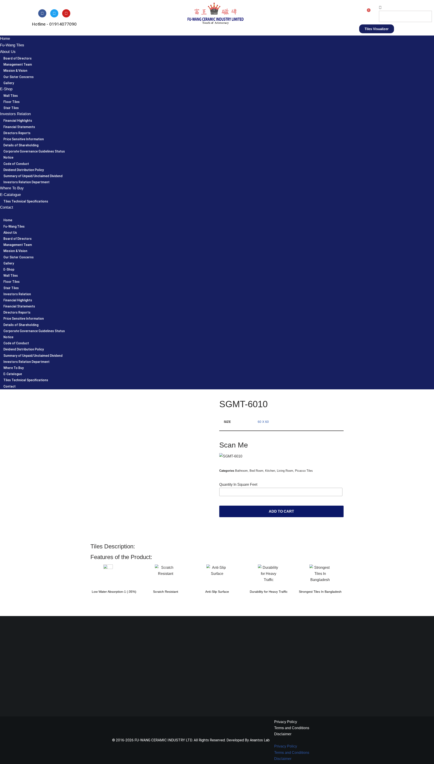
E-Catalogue (10, 195)
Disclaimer (282, 734)
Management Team (17, 64)
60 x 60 (263, 422)
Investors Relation (15, 114)
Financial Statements (19, 127)
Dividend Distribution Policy (23, 170)
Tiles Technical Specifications (25, 201)
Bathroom (241, 470)
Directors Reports (17, 133)
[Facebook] (42, 13)
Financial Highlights (17, 120)
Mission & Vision (15, 70)
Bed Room (256, 470)
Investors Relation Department (26, 182)
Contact (6, 207)
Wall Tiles (10, 96)
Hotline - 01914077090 (54, 24)
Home (5, 38)
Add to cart (281, 511)
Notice (8, 157)
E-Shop (6, 89)
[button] (402, 8)
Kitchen (270, 470)
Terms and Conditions (291, 728)
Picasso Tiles (304, 470)
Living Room (285, 470)
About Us (8, 52)
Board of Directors (17, 58)
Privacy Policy (285, 722)
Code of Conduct (16, 164)
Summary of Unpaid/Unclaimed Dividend (33, 176)
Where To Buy (12, 188)
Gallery (8, 83)
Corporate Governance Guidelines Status (34, 151)
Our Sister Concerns (18, 77)
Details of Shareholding (20, 145)
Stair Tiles (11, 108)
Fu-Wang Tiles (12, 45)
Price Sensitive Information (23, 139)
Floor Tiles (11, 102)
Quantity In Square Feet (238, 484)
